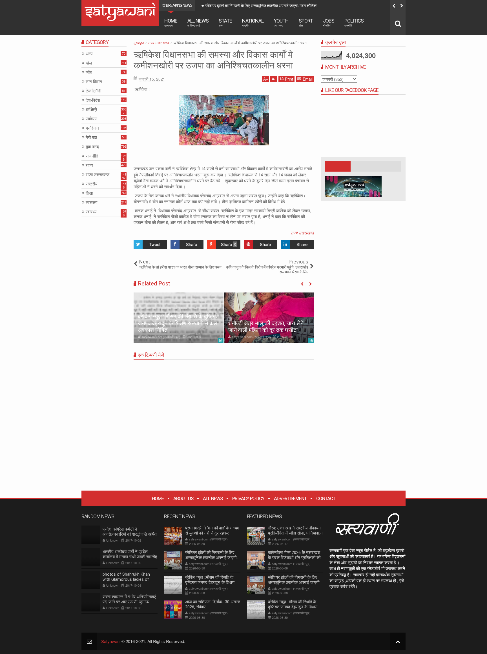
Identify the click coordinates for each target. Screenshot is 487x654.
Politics (354, 22)
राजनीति (92, 156)
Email (308, 79)
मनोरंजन (92, 128)
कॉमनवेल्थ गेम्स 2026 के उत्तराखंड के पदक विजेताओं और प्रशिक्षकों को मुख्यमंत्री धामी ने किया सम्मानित (294, 557)
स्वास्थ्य (91, 211)
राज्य (89, 165)
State (225, 22)
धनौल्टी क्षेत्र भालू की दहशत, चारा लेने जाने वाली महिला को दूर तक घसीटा (266, 326)
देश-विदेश (93, 100)
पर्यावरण (91, 118)
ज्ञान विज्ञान (94, 81)
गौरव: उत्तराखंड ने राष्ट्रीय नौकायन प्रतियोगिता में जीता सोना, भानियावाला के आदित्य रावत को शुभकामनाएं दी (295, 533)
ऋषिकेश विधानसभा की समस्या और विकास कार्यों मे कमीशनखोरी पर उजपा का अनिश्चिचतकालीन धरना (213, 60)
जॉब (89, 72)
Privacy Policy (248, 498)
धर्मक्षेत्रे (91, 109)
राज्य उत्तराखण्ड (302, 233)
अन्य (89, 53)
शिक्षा (89, 193)
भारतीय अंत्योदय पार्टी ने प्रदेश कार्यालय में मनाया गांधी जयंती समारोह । (130, 556)
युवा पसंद (92, 146)
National (253, 22)
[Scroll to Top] (398, 641)
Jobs (328, 22)
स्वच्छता (91, 202)
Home (170, 22)
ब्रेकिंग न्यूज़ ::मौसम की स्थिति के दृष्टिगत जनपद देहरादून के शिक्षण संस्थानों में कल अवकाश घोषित (178, 323)
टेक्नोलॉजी (93, 91)
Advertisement (290, 498)
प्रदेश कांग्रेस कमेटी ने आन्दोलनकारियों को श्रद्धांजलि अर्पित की (129, 534)
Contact (325, 498)
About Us (183, 498)
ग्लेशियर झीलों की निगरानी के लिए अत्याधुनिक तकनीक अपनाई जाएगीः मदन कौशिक (260, 5)
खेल (89, 63)
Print (289, 79)
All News (198, 22)
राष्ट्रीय (91, 184)
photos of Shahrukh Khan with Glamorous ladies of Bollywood (126, 579)
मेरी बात (91, 137)
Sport (306, 22)
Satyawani (110, 641)
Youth (281, 22)
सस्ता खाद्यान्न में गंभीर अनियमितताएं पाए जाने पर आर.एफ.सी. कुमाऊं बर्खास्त (129, 601)
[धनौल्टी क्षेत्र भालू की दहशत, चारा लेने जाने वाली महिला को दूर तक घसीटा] (269, 317)
